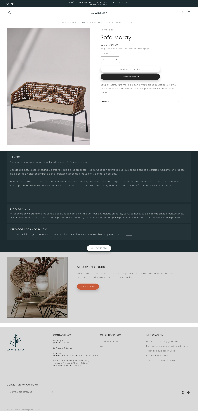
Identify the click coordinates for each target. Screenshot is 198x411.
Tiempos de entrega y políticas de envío (167, 346)
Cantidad (105, 53)
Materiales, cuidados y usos (160, 350)
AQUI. (129, 234)
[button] (10, 13)
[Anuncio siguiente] (135, 3)
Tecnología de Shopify (31, 410)
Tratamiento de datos (157, 355)
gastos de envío (110, 48)
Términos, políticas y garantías (162, 341)
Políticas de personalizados (160, 360)
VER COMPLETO (99, 248)
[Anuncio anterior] (63, 3)
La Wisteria (17, 410)
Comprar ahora (130, 76)
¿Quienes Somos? (109, 341)
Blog (102, 346)
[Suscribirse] (52, 392)
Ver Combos (88, 286)
